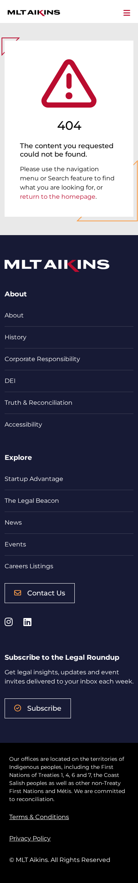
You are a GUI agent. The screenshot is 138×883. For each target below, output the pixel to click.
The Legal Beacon (32, 500)
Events (15, 544)
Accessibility (23, 424)
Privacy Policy (30, 838)
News (13, 522)
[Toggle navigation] (126, 13)
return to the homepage (57, 196)
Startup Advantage (34, 478)
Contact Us (46, 593)
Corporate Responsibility (42, 359)
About (14, 315)
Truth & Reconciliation (38, 402)
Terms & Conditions (39, 817)
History (15, 337)
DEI (10, 380)
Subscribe (44, 708)
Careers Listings (29, 566)
